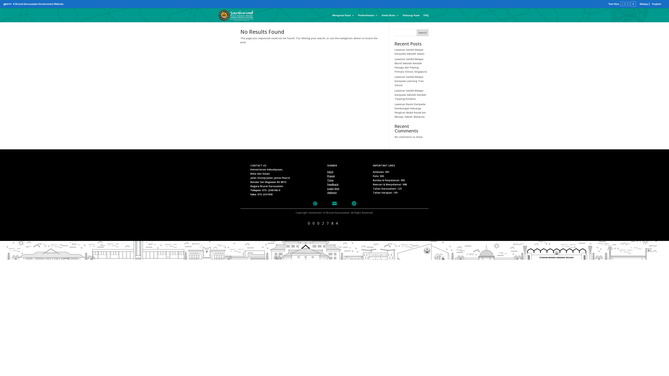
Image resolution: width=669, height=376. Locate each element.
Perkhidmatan (366, 15)
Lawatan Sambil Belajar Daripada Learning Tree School (409, 81)
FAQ (426, 15)
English (656, 3)
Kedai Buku (388, 15)
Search (422, 32)
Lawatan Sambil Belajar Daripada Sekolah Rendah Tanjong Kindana (410, 95)
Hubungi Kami (411, 15)
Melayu (644, 3)
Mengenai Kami (341, 15)
